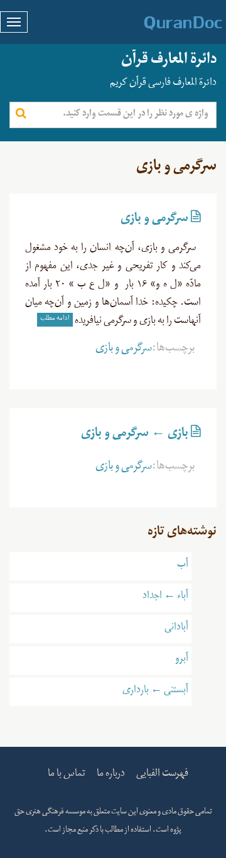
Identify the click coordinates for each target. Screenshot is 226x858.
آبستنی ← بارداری (155, 691)
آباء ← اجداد (165, 597)
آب (182, 566)
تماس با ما (66, 775)
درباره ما (111, 775)
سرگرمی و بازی (154, 220)
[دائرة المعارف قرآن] (166, 23)
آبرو (181, 660)
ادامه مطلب (55, 319)
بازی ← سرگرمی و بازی (134, 435)
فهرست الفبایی (162, 775)
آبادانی (176, 628)
